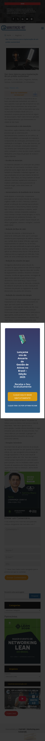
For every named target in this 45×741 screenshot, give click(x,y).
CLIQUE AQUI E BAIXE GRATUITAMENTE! (22, 396)
